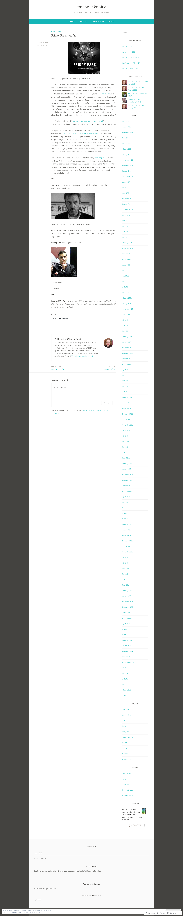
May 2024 (125, 138)
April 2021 (125, 287)
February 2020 (127, 337)
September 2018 (128, 425)
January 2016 (126, 596)
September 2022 (128, 210)
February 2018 (127, 463)
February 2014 (127, 690)
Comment (107, 403)
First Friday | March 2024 (130, 68)
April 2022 (125, 232)
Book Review (126, 715)
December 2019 (127, 348)
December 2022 (127, 198)
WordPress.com (127, 795)
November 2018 (127, 414)
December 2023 (127, 160)
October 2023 (126, 171)
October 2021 (126, 254)
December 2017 (127, 475)
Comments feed (127, 790)
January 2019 (126, 403)
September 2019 (128, 364)
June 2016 (125, 568)
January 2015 (126, 646)
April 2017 (125, 513)
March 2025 (126, 121)
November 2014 (127, 651)
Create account (127, 773)
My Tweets (37, 900)
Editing (124, 720)
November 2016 (127, 541)
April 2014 (125, 679)
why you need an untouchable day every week (80, 133)
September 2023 (128, 176)
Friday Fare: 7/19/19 (109, 368)
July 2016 (125, 563)
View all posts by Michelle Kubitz (82, 356)
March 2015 (126, 635)
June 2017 (125, 502)
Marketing (125, 743)
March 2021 (126, 292)
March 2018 (126, 458)
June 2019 (125, 381)
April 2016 (125, 579)
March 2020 (126, 331)
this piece (105, 94)
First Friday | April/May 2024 (131, 63)
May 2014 (125, 673)
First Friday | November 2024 (131, 57)
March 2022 (126, 237)
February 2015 (127, 640)
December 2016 (127, 535)
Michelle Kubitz (42, 46)
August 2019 (126, 370)
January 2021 (126, 303)
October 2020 (126, 314)
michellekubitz (91, 7)
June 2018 (125, 441)
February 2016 (127, 590)
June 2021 (125, 276)
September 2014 (128, 662)
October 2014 (126, 657)
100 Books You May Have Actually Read (87, 121)
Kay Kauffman (132, 93)
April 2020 (125, 326)
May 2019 (125, 386)
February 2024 (127, 149)
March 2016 (126, 585)
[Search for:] (135, 33)
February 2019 (127, 397)
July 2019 (125, 375)
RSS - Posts (38, 853)
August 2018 (126, 430)
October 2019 (126, 359)
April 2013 (125, 695)
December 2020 (127, 309)
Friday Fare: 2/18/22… (135, 99)
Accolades (125, 709)
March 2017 (126, 519)
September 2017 (128, 491)
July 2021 (125, 270)
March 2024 (126, 143)
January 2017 (126, 530)
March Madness (127, 46)
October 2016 (126, 546)
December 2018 (127, 408)
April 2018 (125, 452)
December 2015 (127, 601)
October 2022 (126, 204)
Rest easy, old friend (59, 368)
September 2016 (128, 552)
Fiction (124, 726)
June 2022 (125, 221)
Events (111, 21)
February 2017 (127, 524)
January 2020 (126, 342)
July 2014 (125, 668)
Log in (124, 779)
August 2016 (126, 557)
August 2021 (126, 265)
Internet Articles (127, 737)
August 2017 (126, 497)
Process (124, 748)
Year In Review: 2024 (129, 52)
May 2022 (125, 226)
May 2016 (125, 574)
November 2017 (127, 480)
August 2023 (126, 182)
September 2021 (128, 259)
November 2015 (127, 607)
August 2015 (126, 624)
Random (125, 754)
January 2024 (126, 154)
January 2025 (126, 127)
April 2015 (125, 629)
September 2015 (128, 618)
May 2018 (125, 447)
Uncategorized (58, 32)
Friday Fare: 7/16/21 (134, 102)
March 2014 (126, 684)
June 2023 (125, 193)
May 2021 (125, 281)
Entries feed (126, 784)
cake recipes (99, 158)
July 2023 (125, 187)
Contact (84, 21)
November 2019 (127, 353)
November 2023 (127, 165)
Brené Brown (127, 819)
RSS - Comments (40, 858)
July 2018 (125, 436)
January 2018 (126, 469)
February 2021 (127, 298)
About (73, 21)
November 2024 (127, 132)
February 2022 (127, 243)
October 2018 (126, 419)
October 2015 (126, 612)
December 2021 (127, 248)
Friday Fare (125, 732)
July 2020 (125, 320)
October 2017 (126, 486)
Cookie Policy (37, 912)
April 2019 (125, 392)
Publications (98, 21)
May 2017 (125, 508)
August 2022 (126, 215)
